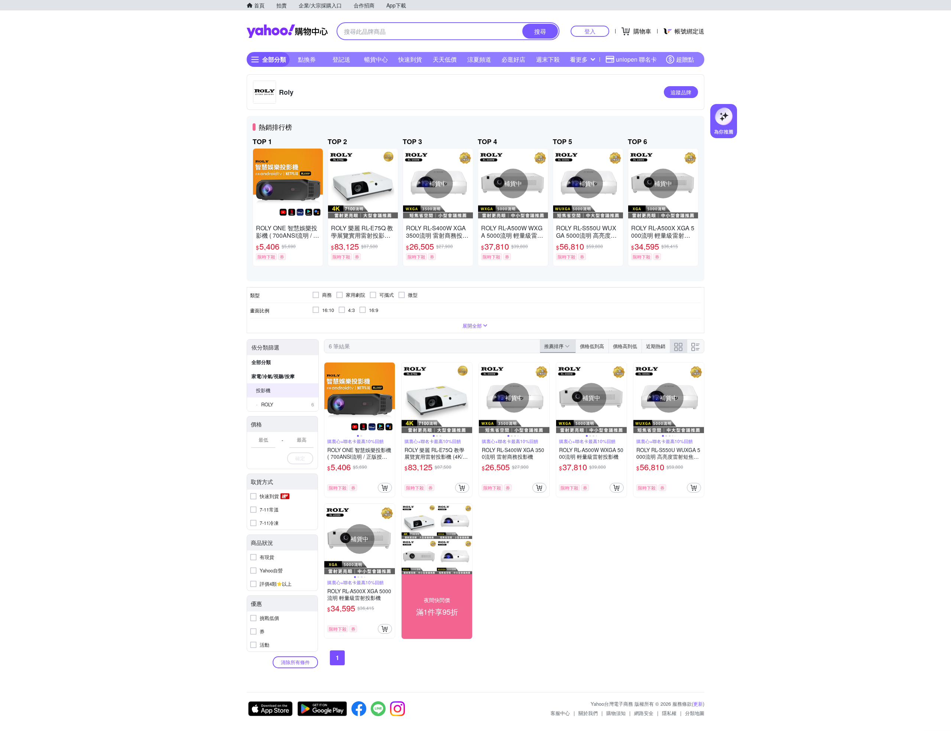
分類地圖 (694, 713)
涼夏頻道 (479, 59)
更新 (698, 703)
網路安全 (643, 713)
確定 (300, 458)
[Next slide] (390, 398)
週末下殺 (548, 59)
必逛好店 (513, 59)
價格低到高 (592, 346)
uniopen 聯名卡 (636, 59)
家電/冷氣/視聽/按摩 (273, 376)
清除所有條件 (295, 662)
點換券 (307, 59)
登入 (589, 31)
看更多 (579, 59)
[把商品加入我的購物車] (385, 488)
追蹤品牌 (681, 92)
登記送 (341, 59)
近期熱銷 (655, 346)
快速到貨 (410, 59)
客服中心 (560, 713)
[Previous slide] (329, 398)
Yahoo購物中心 (287, 31)
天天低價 (445, 59)
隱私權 (669, 713)
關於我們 (588, 713)
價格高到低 (625, 346)
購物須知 (616, 713)
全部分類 (261, 362)
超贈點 (685, 59)
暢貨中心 (376, 59)
